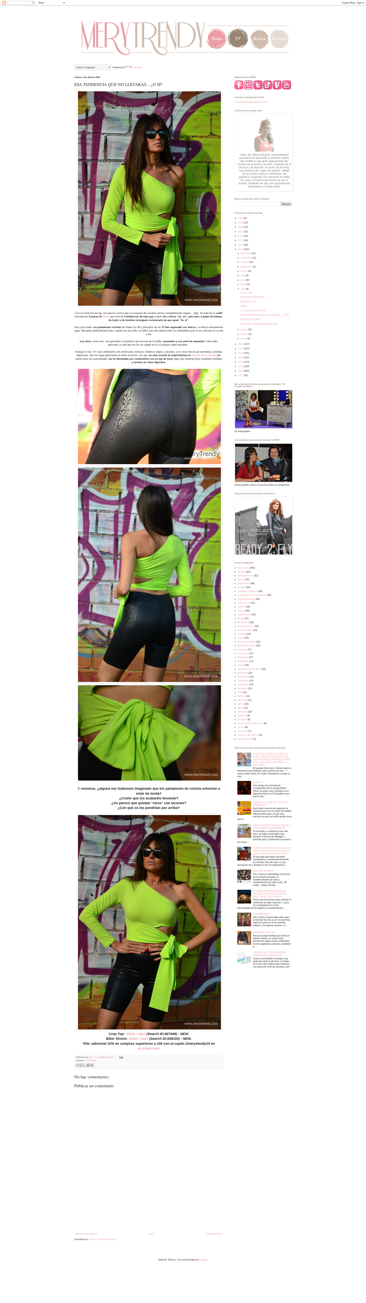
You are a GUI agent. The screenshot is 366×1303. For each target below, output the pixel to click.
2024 (241, 227)
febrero (245, 334)
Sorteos (241, 606)
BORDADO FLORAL (250, 319)
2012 (241, 371)
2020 (241, 245)
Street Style (91, 1060)
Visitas (240, 665)
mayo (244, 284)
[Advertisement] (149, 1201)
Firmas (240, 579)
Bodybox (241, 715)
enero (244, 338)
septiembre (247, 266)
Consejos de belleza (248, 735)
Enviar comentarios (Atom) (102, 1239)
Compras (242, 649)
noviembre (246, 257)
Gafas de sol (243, 603)
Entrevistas (243, 676)
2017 (241, 348)
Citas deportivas (245, 626)
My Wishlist (243, 622)
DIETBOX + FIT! (248, 301)
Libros (240, 704)
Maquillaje (242, 657)
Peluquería (243, 661)
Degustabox (243, 583)
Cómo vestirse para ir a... (250, 723)
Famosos (242, 700)
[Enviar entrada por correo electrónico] (120, 1057)
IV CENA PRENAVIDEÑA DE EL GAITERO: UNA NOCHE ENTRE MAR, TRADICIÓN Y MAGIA (269, 894)
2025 (241, 222)
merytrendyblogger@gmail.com (250, 102)
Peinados (242, 688)
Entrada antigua (213, 1233)
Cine (239, 692)
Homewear (243, 684)
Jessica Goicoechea (203, 355)
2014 (241, 362)
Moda (240, 708)
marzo (244, 329)
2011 (241, 375)
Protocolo (242, 711)
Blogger (203, 1259)
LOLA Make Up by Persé (253, 310)
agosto (244, 271)
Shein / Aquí (135, 1034)
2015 (241, 357)
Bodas (240, 618)
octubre (245, 262)
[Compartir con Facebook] (88, 1065)
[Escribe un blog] (81, 1065)
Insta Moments (244, 739)
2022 (241, 236)
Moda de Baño (245, 630)
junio (243, 280)
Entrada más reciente (86, 1233)
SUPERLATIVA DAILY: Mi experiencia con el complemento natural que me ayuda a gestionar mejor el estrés (272, 851)
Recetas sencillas (246, 641)
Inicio (151, 1233)
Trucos (240, 727)
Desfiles (241, 571)
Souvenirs (242, 731)
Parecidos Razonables (249, 669)
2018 (241, 344)
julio (243, 275)
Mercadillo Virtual (246, 645)
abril (243, 289)
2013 (241, 366)
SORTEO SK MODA (263, 871)
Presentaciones (245, 575)
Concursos (243, 653)
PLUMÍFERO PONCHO (252, 297)
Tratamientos (244, 614)
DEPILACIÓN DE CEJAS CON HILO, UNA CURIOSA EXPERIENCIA (272, 826)
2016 (241, 353)
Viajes (240, 637)
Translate (138, 67)
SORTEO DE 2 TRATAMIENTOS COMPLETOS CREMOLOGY (269, 953)
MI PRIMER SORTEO (264, 932)
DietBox (241, 696)
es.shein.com (149, 1048)
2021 (241, 240)
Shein (106, 316)
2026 (241, 218)
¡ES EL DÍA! (246, 292)
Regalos (241, 634)
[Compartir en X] (85, 1065)
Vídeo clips (243, 680)
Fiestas (241, 610)
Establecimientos (246, 599)
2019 (241, 249)
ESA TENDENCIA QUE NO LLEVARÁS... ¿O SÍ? (265, 315)
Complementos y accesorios (252, 595)
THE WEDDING (261, 914)
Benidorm (242, 673)
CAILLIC (257, 782)
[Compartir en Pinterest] (92, 1065)
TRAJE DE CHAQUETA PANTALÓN (258, 324)
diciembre (246, 253)
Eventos (241, 587)
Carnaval (242, 719)
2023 (241, 231)
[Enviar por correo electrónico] (77, 1065)
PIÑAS (243, 306)
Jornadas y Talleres (247, 591)
